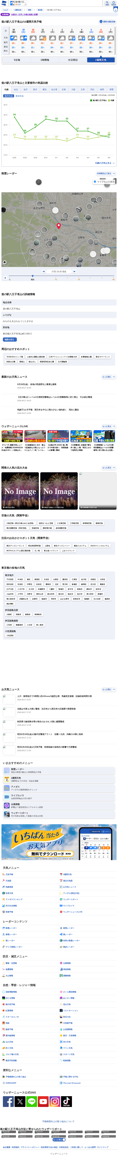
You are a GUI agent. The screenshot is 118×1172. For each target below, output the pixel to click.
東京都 (40, 10)
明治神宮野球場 (34, 546)
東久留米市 (10, 599)
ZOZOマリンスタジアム (99, 546)
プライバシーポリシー (30, 1147)
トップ (5, 10)
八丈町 (29, 625)
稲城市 (44, 599)
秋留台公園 (10, 362)
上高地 (47, 546)
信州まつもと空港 (46, 523)
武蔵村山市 (23, 599)
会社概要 (6, 1147)
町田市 (98, 589)
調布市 (89, 589)
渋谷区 (20, 584)
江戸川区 (10, 589)
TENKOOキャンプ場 (14, 357)
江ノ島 (37, 551)
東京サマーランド (103, 357)
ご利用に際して (76, 1147)
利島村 (18, 614)
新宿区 (37, 579)
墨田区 (65, 579)
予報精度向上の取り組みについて (58, 1121)
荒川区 (65, 584)
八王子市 (21, 589)
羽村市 (53, 599)
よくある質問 (90, 1147)
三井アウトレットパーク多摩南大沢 (63, 357)
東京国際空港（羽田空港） (17, 528)
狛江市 (79, 594)
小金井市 (10, 594)
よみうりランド (68, 551)
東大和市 (90, 594)
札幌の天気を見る (103, 163)
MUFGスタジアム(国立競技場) (18, 551)
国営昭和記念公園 (47, 362)
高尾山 (22, 362)
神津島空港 (87, 523)
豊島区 (48, 584)
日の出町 (97, 599)
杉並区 (39, 584)
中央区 (20, 579)
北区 (57, 584)
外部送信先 (63, 1147)
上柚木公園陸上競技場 (36, 357)
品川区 (83, 579)
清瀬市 (100, 594)
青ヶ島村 (39, 625)
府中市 (70, 589)
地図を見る (9, 339)
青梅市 (61, 589)
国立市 (61, 594)
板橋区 (74, 584)
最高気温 (9, 96)
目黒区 (93, 579)
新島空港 (99, 523)
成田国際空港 (61, 528)
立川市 (31, 589)
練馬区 (83, 584)
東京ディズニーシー (62, 546)
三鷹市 (52, 589)
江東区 (74, 579)
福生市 (70, 594)
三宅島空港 (74, 523)
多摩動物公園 (86, 357)
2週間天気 (18, 10)
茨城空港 (35, 528)
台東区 (56, 579)
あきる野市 (64, 599)
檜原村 (107, 599)
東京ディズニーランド (15, 546)
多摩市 (35, 599)
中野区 (29, 584)
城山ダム (32, 362)
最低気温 (20, 96)
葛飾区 (102, 584)
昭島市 (79, 589)
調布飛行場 (47, 528)
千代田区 (10, 579)
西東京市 (76, 599)
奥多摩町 (10, 604)
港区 (29, 579)
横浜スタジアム (80, 546)
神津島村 (38, 614)
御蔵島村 (19, 625)
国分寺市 (50, 594)
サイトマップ (102, 1147)
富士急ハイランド (51, 551)
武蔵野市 (41, 589)
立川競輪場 (62, 362)
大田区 (102, 579)
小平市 (20, 594)
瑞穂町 (87, 599)
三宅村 (9, 625)
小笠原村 (10, 636)
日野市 (29, 594)
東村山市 (39, 594)
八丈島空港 (61, 523)
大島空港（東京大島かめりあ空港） (20, 523)
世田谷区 (10, 584)
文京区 (46, 579)
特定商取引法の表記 (49, 1147)
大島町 (9, 614)
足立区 (93, 584)
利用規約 (15, 1147)
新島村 (28, 614)
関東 (29, 10)
